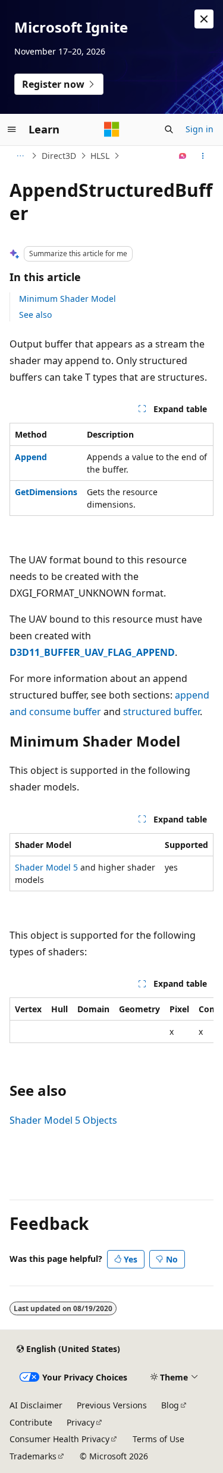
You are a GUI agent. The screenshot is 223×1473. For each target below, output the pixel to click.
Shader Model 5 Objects (63, 1120)
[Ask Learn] (183, 155)
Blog (170, 1405)
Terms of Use (158, 1439)
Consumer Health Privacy (59, 1439)
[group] (111, 1020)
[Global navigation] (12, 129)
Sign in (199, 129)
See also (35, 314)
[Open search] (169, 129)
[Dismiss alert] (203, 18)
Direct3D (59, 155)
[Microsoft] (112, 129)
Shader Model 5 (46, 867)
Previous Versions (112, 1405)
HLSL (99, 155)
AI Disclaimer (36, 1405)
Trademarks (33, 1456)
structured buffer (161, 711)
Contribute (31, 1422)
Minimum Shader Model (67, 298)
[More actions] (203, 155)
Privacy (81, 1422)
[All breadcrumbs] (20, 155)
